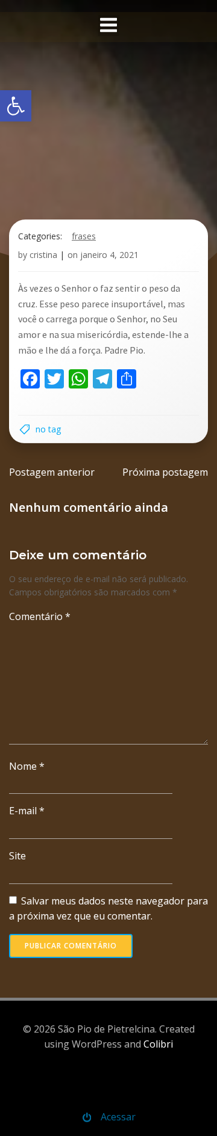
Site (17, 855)
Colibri (158, 1044)
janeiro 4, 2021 (109, 254)
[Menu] (108, 25)
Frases (84, 236)
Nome (27, 766)
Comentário (40, 616)
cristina (43, 254)
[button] (15, 105)
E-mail (27, 810)
